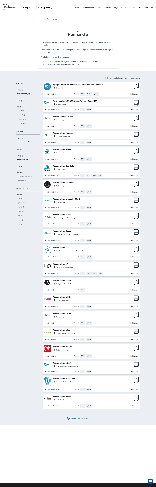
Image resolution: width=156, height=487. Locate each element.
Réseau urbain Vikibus (62, 396)
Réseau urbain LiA (60, 264)
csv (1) (20, 216)
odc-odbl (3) (22, 181)
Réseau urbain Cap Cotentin (65, 166)
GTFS (47, 61)
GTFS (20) (21, 198)
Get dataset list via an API (78, 418)
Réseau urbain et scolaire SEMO (66, 199)
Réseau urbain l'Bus (61, 248)
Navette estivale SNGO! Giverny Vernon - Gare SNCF (75, 101)
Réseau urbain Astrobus (63, 133)
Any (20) (21, 138)
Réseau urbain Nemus (62, 313)
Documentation (88, 7)
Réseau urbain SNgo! (62, 363)
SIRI (67, 61)
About (127, 7)
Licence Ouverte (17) (25, 176)
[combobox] (78, 19)
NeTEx (63, 61)
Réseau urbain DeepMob (63, 183)
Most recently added (132, 78)
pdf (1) (20, 224)
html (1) (20, 220)
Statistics (107, 7)
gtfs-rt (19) (21, 203)
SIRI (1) (20, 211)
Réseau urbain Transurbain (64, 379)
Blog (134, 7)
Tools (99, 7)
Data (77, 7)
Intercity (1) (22, 110)
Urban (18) (21, 123)
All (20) (20, 90)
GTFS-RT (53, 61)
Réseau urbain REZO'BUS (63, 347)
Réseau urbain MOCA (62, 297)
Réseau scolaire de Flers (63, 117)
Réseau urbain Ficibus (62, 214)
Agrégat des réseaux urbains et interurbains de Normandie (78, 85)
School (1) (21, 115)
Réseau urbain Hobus (62, 231)
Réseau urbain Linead (62, 281)
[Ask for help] (150, 481)
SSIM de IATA (50, 64)
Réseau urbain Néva (61, 330)
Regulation (118, 7)
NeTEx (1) (21, 207)
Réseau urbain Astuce (62, 150)
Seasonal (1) (22, 119)
